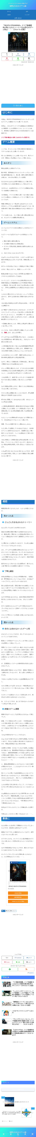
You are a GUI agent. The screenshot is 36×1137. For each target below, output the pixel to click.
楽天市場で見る (18, 897)
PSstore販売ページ (22, 50)
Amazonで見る (18, 893)
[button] (29, 59)
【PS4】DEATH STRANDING (17, 886)
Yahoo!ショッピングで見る (18, 901)
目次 (17, 105)
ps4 (4, 910)
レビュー (14, 910)
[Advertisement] (18, 84)
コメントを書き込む (18, 1089)
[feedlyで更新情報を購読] (10, 969)
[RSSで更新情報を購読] (26, 969)
